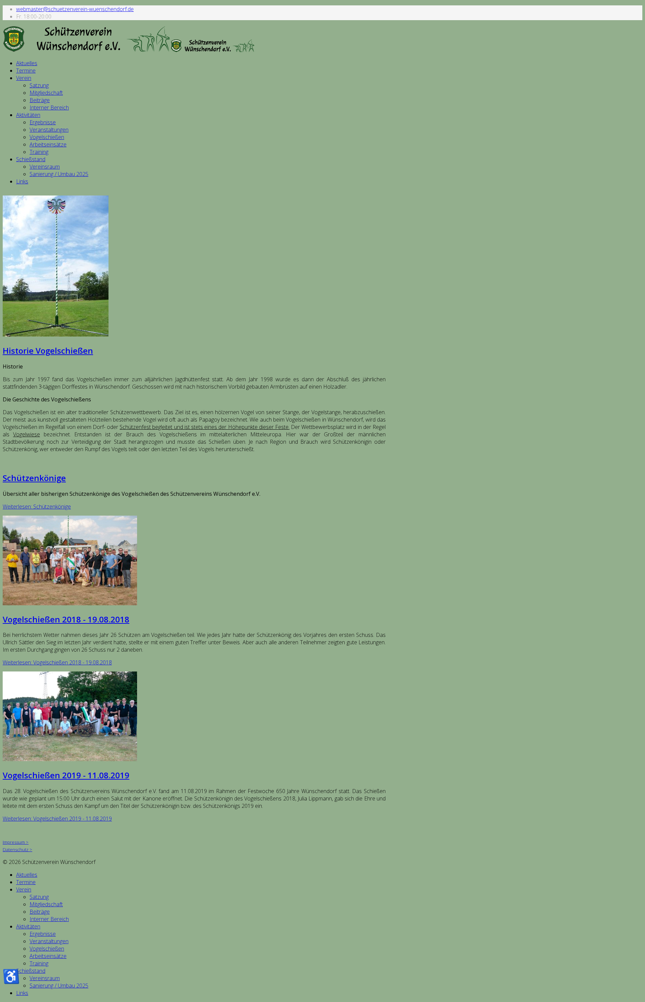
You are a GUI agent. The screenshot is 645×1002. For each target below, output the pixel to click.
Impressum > (16, 842)
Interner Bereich (49, 107)
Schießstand (30, 159)
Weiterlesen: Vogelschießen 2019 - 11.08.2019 (57, 818)
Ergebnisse (43, 122)
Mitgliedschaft (46, 92)
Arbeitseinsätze (48, 144)
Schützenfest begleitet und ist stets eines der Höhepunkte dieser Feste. (205, 427)
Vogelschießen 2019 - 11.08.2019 (66, 775)
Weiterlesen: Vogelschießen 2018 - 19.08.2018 (57, 662)
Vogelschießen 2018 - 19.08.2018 (66, 619)
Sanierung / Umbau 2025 (59, 174)
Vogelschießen (47, 137)
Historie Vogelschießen (48, 350)
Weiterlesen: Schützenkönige (37, 506)
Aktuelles (26, 63)
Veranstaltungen (49, 129)
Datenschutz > (17, 849)
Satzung (39, 85)
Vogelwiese (26, 434)
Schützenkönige (34, 477)
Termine (26, 70)
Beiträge (40, 100)
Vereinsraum (45, 166)
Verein (23, 78)
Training (39, 152)
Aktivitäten (28, 115)
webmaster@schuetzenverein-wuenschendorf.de (75, 9)
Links (22, 181)
